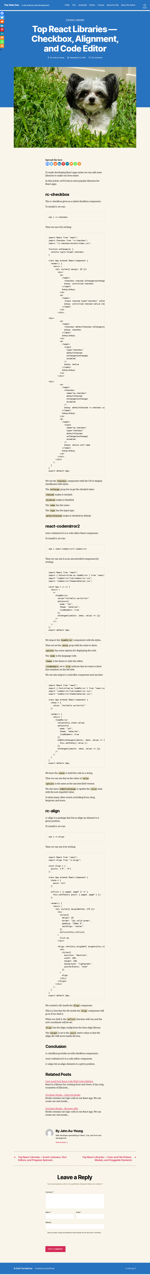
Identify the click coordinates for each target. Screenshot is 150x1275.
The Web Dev (11, 5)
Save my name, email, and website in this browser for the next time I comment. (74, 1233)
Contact (101, 5)
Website (48, 1222)
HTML (67, 5)
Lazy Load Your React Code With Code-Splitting (69, 1081)
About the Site (113, 5)
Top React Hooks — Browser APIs (61, 1108)
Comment (49, 1192)
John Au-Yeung (58, 58)
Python (92, 5)
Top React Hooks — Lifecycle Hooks (62, 1095)
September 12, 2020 (78, 58)
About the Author (128, 5)
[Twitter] (51, 164)
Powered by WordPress (44, 1268)
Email (78, 1212)
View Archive (62, 1142)
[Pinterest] (63, 164)
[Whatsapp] (75, 164)
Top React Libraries (75, 20)
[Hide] (1, 50)
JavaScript (82, 5)
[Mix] (71, 164)
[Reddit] (55, 164)
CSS (74, 5)
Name (48, 1212)
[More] (79, 164)
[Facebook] (47, 164)
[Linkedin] (59, 164)
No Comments (97, 58)
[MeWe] (67, 164)
